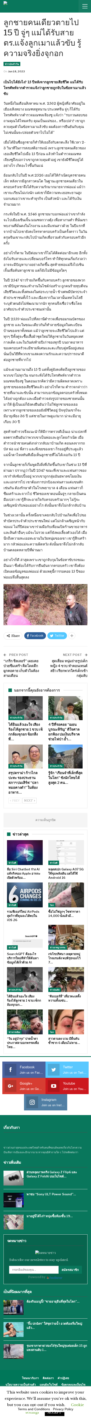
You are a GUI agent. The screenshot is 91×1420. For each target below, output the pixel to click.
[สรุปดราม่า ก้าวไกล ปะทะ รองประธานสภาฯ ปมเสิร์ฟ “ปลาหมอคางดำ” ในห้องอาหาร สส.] (25, 756)
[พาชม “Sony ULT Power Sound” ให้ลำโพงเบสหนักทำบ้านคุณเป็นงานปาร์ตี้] (14, 1200)
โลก (52, 905)
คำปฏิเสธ (63, 1378)
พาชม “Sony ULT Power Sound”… (51, 1194)
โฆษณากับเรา (30, 1378)
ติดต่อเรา (48, 1378)
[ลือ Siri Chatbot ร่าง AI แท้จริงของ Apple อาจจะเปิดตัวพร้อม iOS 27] (25, 852)
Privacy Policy (63, 1409)
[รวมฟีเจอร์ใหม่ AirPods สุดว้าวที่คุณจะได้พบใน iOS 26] (25, 894)
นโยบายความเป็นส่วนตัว (21, 1384)
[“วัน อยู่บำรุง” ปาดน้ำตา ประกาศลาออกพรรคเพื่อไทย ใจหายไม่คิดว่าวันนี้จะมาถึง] (25, 1021)
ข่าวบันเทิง (55, 990)
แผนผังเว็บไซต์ (49, 1384)
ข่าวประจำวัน (12, 64)
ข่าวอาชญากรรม (57, 947)
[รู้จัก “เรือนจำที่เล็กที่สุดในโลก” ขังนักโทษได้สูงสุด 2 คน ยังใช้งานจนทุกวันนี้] (65, 756)
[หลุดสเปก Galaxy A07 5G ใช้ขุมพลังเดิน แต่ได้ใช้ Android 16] (66, 852)
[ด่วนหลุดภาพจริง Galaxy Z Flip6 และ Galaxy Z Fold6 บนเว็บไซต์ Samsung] (14, 1178)
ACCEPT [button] (55, 1412)
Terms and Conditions (34, 1409)
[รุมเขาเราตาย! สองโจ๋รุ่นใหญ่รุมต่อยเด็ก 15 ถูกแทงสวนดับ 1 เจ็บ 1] (14, 1351)
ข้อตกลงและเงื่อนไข (73, 1384)
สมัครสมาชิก (70, 1270)
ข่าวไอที (12, 863)
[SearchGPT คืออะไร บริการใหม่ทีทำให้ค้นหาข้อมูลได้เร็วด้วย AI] (25, 937)
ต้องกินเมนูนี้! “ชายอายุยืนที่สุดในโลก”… (53, 1301)
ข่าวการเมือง (14, 1032)
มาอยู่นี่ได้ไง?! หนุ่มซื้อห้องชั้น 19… (50, 1216)
